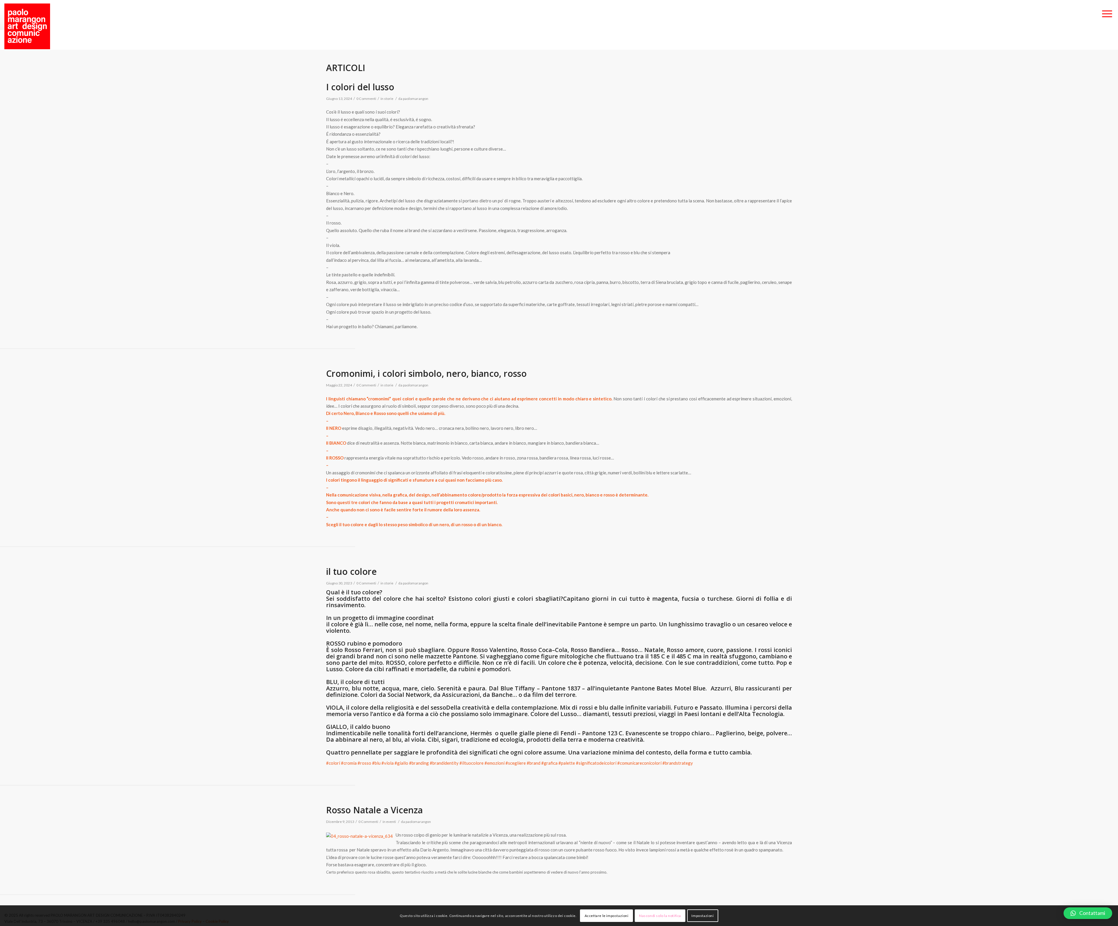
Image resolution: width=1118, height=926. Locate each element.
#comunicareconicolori (639, 763)
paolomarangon (415, 98)
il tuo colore (351, 571)
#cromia (349, 763)
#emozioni (494, 763)
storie (388, 98)
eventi (391, 821)
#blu (376, 763)
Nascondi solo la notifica (660, 915)
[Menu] (1107, 14)
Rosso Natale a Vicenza (374, 810)
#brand (533, 763)
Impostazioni (702, 915)
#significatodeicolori (596, 763)
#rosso (364, 763)
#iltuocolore (471, 763)
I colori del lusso (360, 87)
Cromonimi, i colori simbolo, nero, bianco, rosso (426, 373)
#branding (419, 763)
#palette (566, 763)
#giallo (401, 763)
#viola (387, 763)
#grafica (549, 763)
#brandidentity (444, 763)
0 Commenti (366, 98)
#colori (333, 763)
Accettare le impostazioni (607, 915)
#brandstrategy (677, 763)
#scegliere (515, 763)
